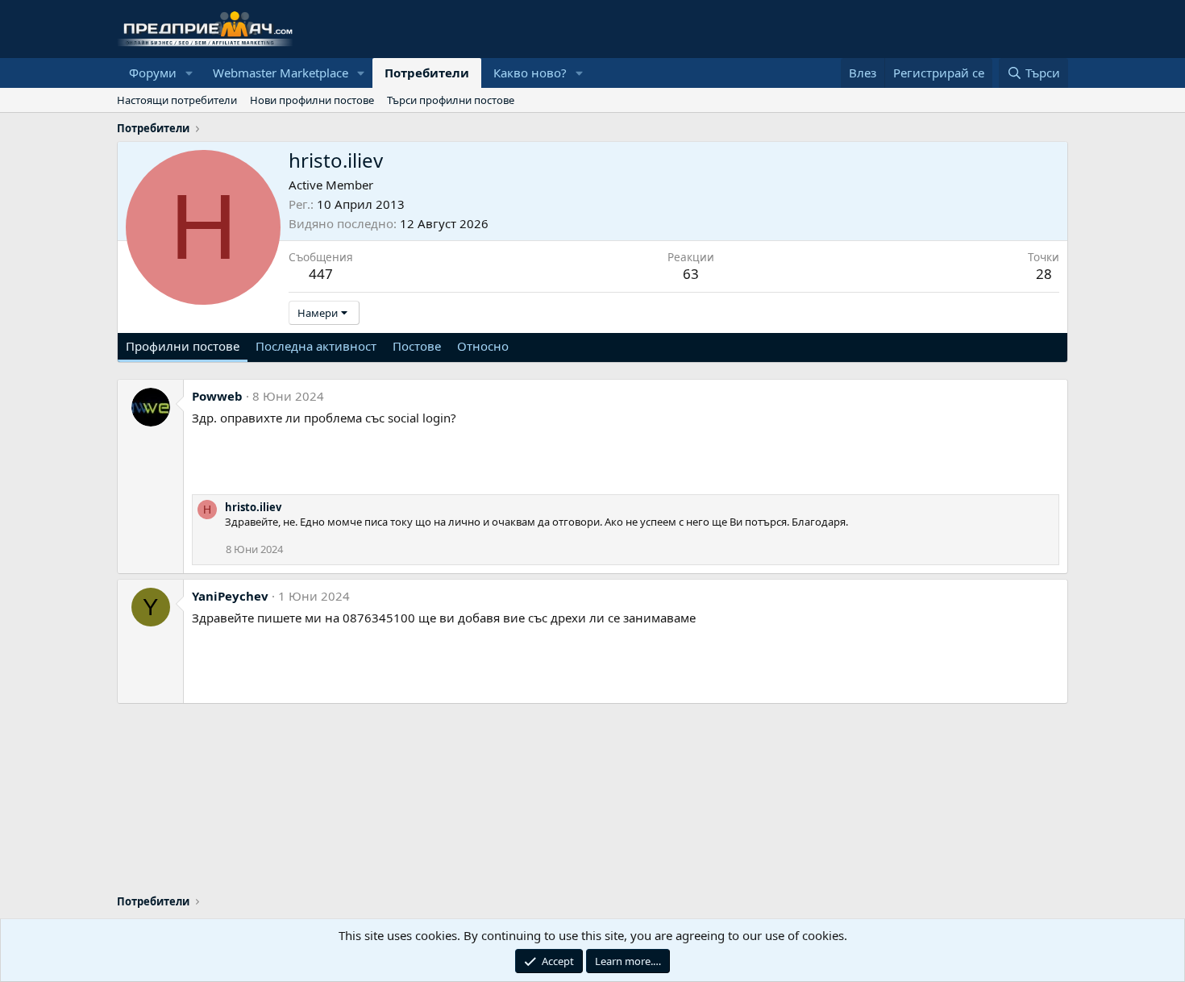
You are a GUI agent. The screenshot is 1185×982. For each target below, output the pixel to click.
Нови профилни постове (312, 100)
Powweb (217, 396)
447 (321, 273)
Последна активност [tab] (316, 346)
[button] (189, 73)
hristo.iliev (253, 507)
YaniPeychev (230, 596)
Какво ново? (530, 72)
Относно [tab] (483, 346)
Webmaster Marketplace (280, 72)
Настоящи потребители (177, 100)
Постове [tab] (417, 346)
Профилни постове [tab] (182, 346)
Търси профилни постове (450, 100)
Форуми (153, 72)
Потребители (427, 72)
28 (1044, 273)
